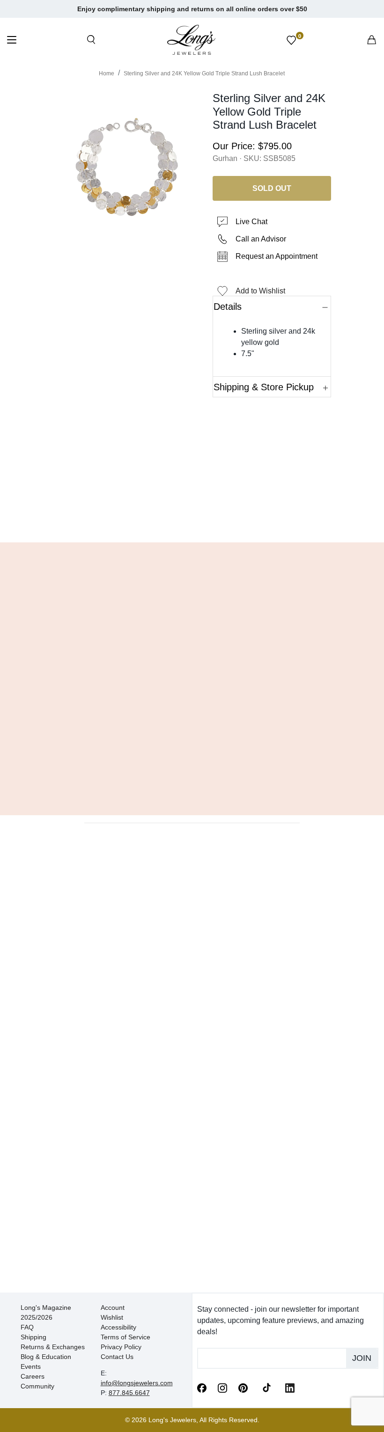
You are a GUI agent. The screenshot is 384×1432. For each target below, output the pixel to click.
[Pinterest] (243, 1387)
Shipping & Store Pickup (264, 387)
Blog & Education (46, 1356)
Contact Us (117, 1356)
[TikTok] (266, 1387)
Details (228, 306)
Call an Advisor (261, 239)
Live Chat (251, 222)
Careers (32, 1376)
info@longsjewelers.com (137, 1383)
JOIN (361, 1358)
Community (37, 1386)
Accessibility (118, 1327)
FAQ (27, 1327)
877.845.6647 (129, 1392)
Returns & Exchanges (53, 1347)
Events (31, 1366)
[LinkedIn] (290, 1387)
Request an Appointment (277, 256)
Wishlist (112, 1317)
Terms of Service (125, 1337)
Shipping (33, 1337)
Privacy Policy (121, 1347)
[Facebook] (202, 1387)
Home (106, 73)
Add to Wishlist (260, 291)
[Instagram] (222, 1387)
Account (113, 1307)
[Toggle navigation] (11, 41)
